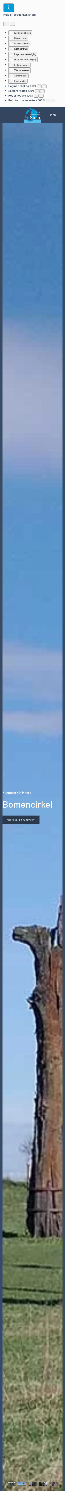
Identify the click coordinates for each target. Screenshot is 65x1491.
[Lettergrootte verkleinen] (37, 91)
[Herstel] (6, 24)
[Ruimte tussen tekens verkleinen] (48, 100)
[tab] (12, 1483)
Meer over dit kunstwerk (21, 819)
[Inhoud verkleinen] (39, 86)
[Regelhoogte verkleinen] (36, 96)
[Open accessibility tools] (8, 7)
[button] (56, 115)
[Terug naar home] (32, 115)
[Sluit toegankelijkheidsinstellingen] (12, 24)
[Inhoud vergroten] (44, 86)
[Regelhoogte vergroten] (41, 96)
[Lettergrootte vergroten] (42, 91)
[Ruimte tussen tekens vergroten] (53, 100)
